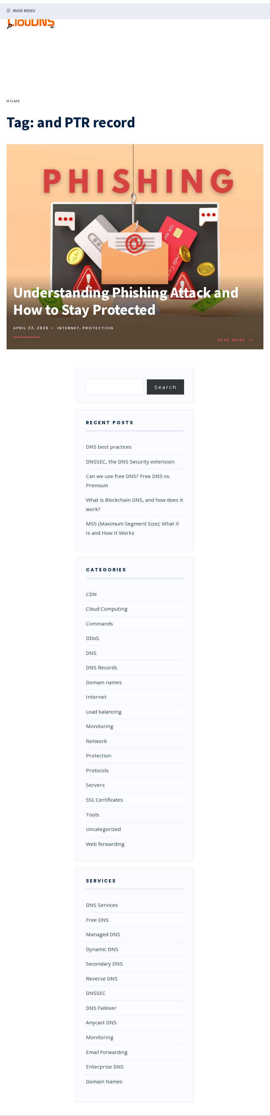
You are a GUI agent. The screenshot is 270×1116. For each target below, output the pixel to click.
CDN (91, 594)
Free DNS (97, 919)
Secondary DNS (104, 963)
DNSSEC (96, 993)
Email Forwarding (106, 1052)
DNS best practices (109, 446)
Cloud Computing (106, 608)
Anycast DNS (101, 1022)
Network (96, 741)
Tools (92, 814)
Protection (98, 328)
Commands (99, 623)
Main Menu (23, 11)
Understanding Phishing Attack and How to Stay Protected (125, 301)
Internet (68, 328)
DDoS (92, 638)
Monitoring (99, 726)
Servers (95, 784)
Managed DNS (103, 934)
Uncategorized (103, 829)
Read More (237, 340)
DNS (91, 653)
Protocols (97, 770)
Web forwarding (105, 844)
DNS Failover (101, 1007)
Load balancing (104, 711)
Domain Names (104, 1081)
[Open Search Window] (9, 26)
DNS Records (101, 667)
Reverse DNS (102, 978)
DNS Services (102, 905)
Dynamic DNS (102, 949)
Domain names (104, 682)
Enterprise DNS (105, 1066)
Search (165, 387)
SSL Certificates (104, 799)
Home (13, 101)
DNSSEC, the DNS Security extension (130, 461)
